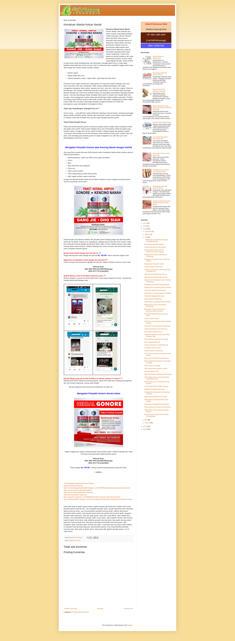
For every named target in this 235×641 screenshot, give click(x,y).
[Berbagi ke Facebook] (95, 537)
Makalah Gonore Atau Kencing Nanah (157, 284)
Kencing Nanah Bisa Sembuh (154, 244)
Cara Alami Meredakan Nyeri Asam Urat (160, 138)
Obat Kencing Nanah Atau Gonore (155, 274)
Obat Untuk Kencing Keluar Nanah (155, 368)
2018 (145, 229)
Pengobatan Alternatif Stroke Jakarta (160, 74)
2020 (145, 223)
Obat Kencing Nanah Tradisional (75, 495)
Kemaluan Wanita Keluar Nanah (155, 290)
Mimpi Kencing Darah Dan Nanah (155, 397)
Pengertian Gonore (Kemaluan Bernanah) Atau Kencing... (154, 310)
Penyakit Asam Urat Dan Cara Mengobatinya (161, 170)
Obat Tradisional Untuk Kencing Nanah (157, 407)
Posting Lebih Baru (70, 608)
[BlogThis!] (90, 537)
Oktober (147, 234)
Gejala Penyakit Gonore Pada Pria (155, 329)
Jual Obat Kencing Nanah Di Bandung (157, 326)
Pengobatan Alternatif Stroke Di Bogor (160, 187)
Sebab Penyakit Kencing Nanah (155, 247)
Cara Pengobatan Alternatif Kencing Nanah (79, 483)
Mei (146, 420)
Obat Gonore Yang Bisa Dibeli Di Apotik (157, 302)
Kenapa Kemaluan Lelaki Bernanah (156, 345)
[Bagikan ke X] (92, 537)
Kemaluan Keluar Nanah (152, 348)
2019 (145, 226)
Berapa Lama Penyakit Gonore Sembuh (157, 287)
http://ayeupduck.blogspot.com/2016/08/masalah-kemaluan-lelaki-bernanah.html (92, 497)
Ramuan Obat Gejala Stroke (162, 122)
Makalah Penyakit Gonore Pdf (154, 389)
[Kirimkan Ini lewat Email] (88, 537)
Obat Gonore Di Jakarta (152, 366)
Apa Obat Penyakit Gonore (153, 332)
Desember (148, 231)
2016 (145, 429)
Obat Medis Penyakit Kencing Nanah (156, 404)
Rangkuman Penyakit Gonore (154, 264)
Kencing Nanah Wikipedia (153, 299)
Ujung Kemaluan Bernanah (73, 486)
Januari (147, 423)
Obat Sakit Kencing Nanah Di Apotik (156, 339)
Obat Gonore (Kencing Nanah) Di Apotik (157, 293)
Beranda (100, 608)
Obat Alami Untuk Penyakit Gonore (155, 277)
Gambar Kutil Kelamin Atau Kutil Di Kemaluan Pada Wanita (161, 202)
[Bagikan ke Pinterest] (97, 537)
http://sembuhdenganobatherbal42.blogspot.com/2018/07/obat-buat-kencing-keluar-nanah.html (97, 488)
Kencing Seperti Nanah (152, 342)
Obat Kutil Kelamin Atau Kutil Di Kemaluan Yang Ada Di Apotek (162, 107)
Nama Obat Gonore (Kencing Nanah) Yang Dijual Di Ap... (156, 378)
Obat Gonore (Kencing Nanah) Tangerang (78, 492)
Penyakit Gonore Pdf (151, 371)
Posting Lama (128, 608)
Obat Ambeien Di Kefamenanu (158, 57)
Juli (146, 237)
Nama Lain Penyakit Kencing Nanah (156, 358)
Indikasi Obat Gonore (151, 318)
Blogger (130, 625)
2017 (145, 426)
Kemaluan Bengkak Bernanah (154, 296)
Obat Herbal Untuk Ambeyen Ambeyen (159, 90)
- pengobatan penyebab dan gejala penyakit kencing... (156, 240)
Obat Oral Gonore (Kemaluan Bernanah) (157, 374)
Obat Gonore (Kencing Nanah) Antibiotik (78, 490)
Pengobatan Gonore (75, 540)
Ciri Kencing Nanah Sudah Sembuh (156, 386)
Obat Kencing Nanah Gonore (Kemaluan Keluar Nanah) (154, 251)
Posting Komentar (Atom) (80, 612)
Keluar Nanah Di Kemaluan (153, 351)
